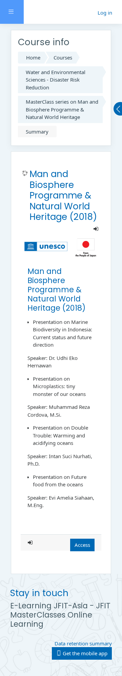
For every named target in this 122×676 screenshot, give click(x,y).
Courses (63, 57)
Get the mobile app (84, 653)
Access (82, 544)
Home (33, 57)
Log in (105, 12)
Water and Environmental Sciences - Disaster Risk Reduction (55, 80)
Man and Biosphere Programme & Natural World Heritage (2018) (63, 195)
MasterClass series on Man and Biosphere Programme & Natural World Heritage (62, 109)
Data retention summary (83, 643)
